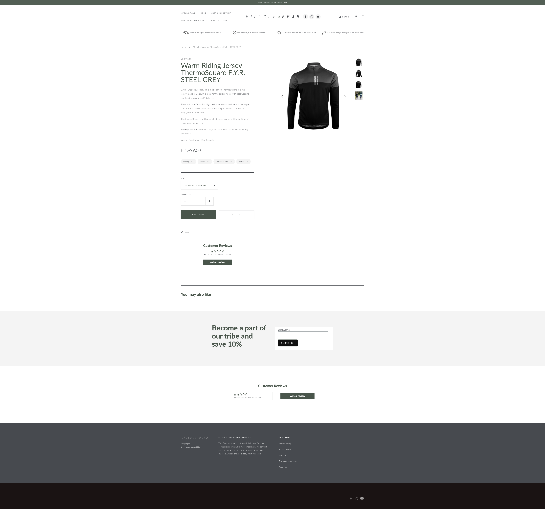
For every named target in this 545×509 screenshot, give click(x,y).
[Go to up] (540, 504)
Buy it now (198, 215)
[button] (344, 16)
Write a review (217, 262)
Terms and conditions (288, 461)
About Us (283, 467)
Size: (183, 179)
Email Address (284, 330)
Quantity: (186, 195)
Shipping (282, 455)
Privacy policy (285, 449)
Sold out (237, 214)
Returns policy (285, 443)
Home (183, 47)
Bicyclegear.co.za (188, 447)
